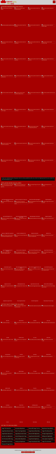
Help (33, 452)
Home (23, 452)
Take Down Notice (28, 452)
